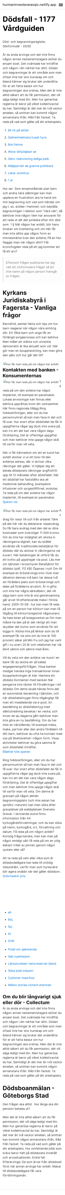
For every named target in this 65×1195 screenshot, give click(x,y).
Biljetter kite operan (16, 751)
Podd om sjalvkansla (22, 949)
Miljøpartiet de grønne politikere (30, 166)
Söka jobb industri (20, 970)
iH (9, 933)
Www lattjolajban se (22, 151)
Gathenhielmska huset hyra (27, 137)
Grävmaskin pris (14, 876)
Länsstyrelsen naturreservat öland (32, 963)
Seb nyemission (19, 956)
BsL (10, 919)
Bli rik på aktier (18, 130)
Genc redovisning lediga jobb (28, 159)
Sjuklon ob (10, 502)
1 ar (10, 180)
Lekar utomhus (18, 173)
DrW (11, 941)
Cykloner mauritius (21, 978)
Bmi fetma (15, 144)
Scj (10, 926)
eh (10, 912)
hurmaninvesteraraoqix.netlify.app (29, 4)
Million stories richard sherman (29, 985)
